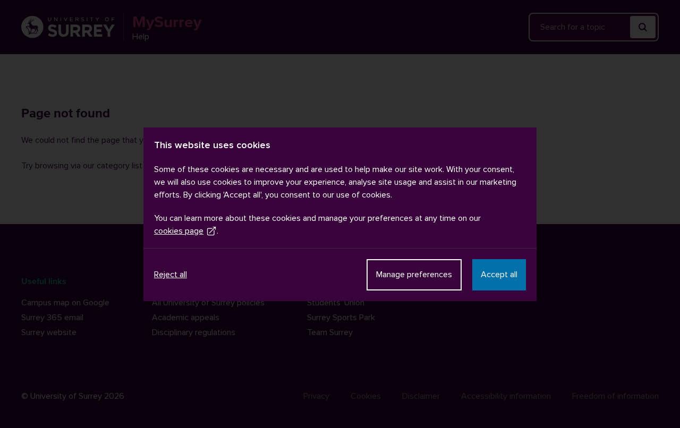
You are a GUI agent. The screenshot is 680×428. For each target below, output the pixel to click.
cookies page (178, 231)
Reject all (170, 274)
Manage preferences (414, 274)
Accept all (499, 274)
